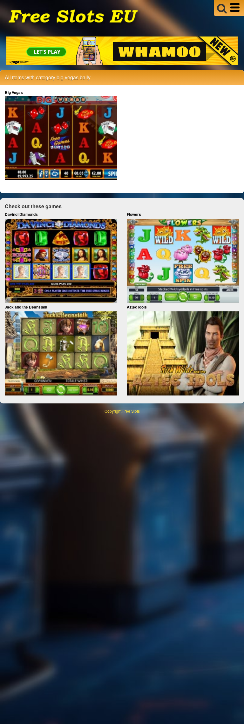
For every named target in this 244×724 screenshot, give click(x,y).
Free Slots (131, 411)
